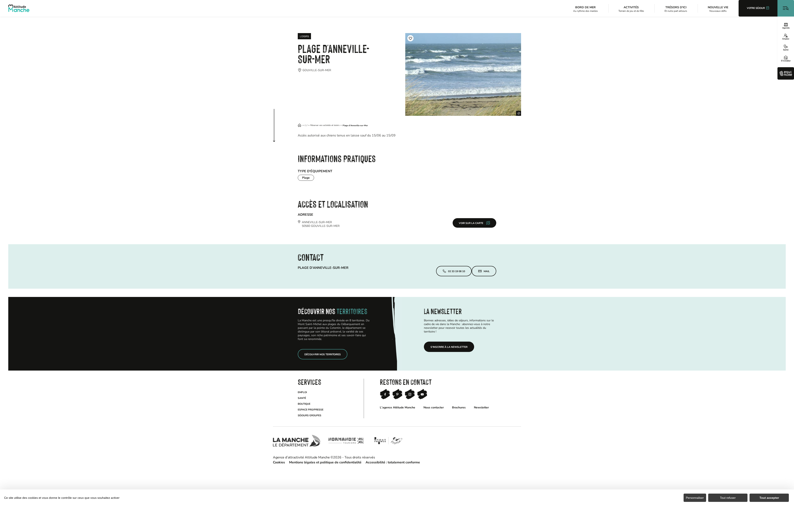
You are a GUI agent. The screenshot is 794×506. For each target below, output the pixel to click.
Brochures (459, 407)
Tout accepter (769, 497)
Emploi (785, 38)
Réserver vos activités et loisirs (325, 125)
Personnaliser (695, 497)
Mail (487, 271)
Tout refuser (728, 497)
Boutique (304, 403)
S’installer (786, 60)
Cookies (279, 462)
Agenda (785, 27)
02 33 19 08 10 (456, 271)
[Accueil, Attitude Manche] (18, 8)
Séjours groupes (309, 415)
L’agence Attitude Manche (397, 407)
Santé (785, 49)
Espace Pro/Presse (310, 409)
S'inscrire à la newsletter (449, 346)
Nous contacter (433, 407)
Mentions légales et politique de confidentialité (325, 462)
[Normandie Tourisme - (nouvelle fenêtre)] (346, 440)
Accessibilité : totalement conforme (393, 462)
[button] (410, 38)
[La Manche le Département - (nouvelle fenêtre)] (296, 440)
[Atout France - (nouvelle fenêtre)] (388, 440)
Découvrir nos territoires (322, 354)
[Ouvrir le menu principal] (785, 8)
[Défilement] (278, 121)
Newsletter (481, 407)
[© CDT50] (463, 74)
